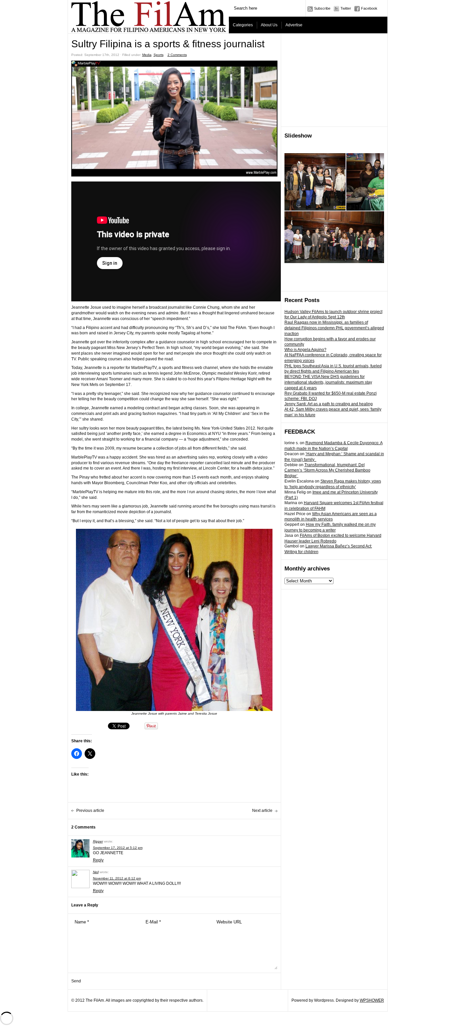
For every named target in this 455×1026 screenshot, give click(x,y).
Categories (243, 25)
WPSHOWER (372, 1000)
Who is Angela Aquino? (305, 349)
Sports (159, 55)
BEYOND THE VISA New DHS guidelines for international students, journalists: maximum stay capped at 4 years (328, 382)
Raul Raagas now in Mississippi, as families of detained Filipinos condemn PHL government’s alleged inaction (334, 328)
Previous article (90, 810)
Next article (262, 810)
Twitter (345, 8)
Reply (98, 860)
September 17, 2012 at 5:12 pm (118, 848)
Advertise (293, 25)
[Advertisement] (334, 80)
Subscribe (322, 8)
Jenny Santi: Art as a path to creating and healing (328, 404)
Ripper (98, 841)
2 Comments (177, 55)
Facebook (369, 8)
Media (147, 55)
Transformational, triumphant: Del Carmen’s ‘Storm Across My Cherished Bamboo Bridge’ (327, 471)
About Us (269, 25)
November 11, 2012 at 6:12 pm (117, 878)
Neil (96, 872)
